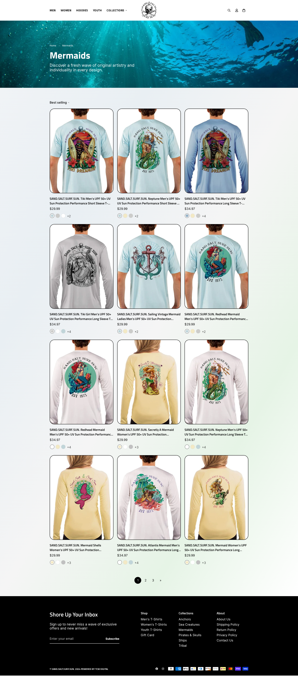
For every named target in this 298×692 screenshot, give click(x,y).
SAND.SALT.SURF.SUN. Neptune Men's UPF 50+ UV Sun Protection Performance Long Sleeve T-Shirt (216, 432)
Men (53, 10)
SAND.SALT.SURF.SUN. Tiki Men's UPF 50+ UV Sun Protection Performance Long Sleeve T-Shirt (215, 201)
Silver (131, 447)
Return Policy (226, 630)
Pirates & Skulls (190, 635)
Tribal (183, 645)
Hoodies (82, 10)
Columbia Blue (187, 216)
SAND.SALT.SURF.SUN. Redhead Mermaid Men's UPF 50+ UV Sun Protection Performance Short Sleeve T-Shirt (216, 316)
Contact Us (225, 640)
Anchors (185, 619)
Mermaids (186, 630)
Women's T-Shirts (154, 624)
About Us (223, 619)
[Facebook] (157, 668)
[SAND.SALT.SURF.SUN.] (149, 10)
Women (66, 10)
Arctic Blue (52, 216)
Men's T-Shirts (151, 619)
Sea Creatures (189, 624)
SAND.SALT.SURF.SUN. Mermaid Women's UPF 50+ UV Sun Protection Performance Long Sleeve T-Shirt (216, 547)
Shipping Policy (228, 624)
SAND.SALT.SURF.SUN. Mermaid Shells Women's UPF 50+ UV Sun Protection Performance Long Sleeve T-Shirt (75, 547)
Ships (183, 640)
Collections (115, 10)
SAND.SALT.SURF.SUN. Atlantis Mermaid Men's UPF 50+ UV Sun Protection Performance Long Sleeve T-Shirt (148, 547)
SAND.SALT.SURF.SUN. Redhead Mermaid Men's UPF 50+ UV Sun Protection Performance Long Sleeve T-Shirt (81, 432)
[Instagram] (163, 668)
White (63, 216)
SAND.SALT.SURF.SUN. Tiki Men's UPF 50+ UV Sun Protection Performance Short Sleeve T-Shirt (80, 201)
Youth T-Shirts (151, 630)
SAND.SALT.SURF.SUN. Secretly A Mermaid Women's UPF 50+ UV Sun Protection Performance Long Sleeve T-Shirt (145, 432)
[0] (243, 10)
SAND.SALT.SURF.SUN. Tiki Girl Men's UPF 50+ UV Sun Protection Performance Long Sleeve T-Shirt (81, 316)
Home (53, 45)
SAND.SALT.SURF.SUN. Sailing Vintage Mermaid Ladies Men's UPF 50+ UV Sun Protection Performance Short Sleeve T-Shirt (149, 316)
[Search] (229, 10)
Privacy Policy (227, 635)
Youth (97, 10)
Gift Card (147, 635)
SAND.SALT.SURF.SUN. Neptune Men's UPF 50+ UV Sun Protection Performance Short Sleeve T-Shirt (148, 201)
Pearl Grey (58, 216)
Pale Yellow (125, 216)
